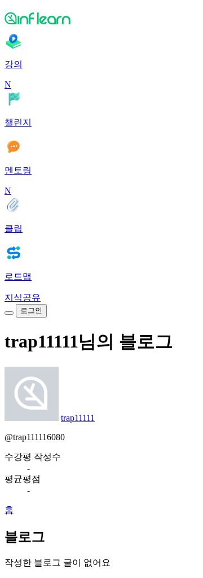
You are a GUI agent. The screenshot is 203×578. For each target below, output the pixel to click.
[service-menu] (9, 313)
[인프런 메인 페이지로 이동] (101, 18)
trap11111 (78, 418)
